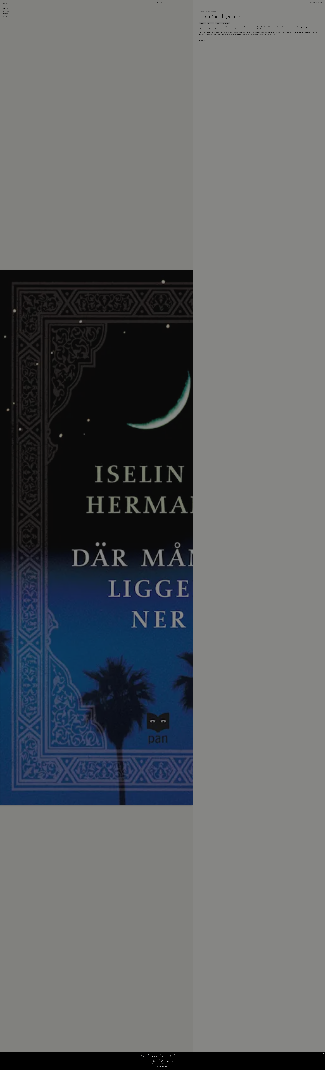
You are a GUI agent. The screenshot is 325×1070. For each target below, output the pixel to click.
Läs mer (183, 1057)
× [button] (323, 1054)
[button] (162, 1066)
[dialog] (162, 535)
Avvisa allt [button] (169, 1061)
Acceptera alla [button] (157, 1061)
